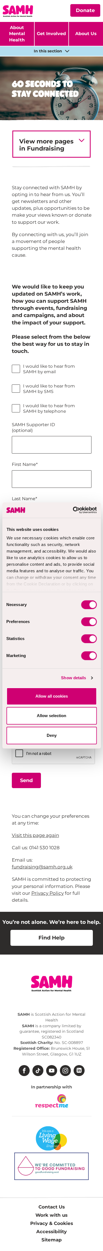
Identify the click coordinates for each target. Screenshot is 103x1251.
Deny (52, 735)
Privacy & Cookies (51, 1223)
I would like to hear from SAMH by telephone (49, 408)
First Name (25, 464)
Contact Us (51, 1207)
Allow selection (51, 715)
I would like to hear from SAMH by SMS (49, 388)
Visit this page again (35, 835)
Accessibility (51, 1231)
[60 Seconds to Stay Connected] (53, 9)
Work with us (51, 1215)
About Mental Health (17, 34)
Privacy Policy (47, 893)
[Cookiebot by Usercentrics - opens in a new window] (73, 510)
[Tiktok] (37, 1070)
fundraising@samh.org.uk (42, 867)
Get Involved (51, 33)
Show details (73, 677)
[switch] (89, 621)
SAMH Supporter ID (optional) (33, 427)
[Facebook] (24, 1070)
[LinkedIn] (79, 1070)
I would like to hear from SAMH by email (49, 369)
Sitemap (51, 1239)
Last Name (24, 498)
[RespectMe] (51, 1101)
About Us (86, 33)
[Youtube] (51, 1070)
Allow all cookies (51, 696)
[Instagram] (65, 1070)
